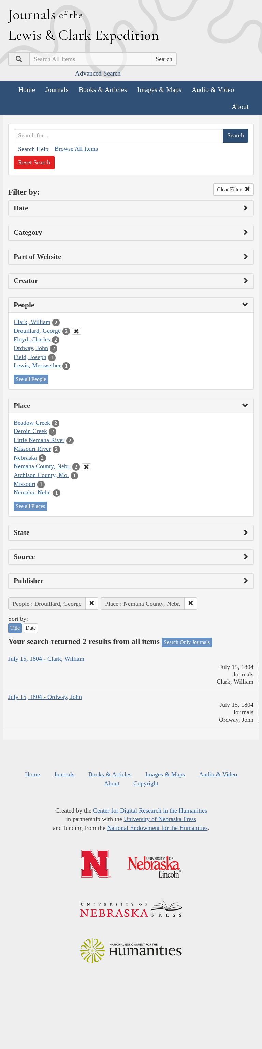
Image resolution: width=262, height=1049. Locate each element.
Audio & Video (213, 89)
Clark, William (32, 321)
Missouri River (32, 448)
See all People (31, 379)
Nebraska (25, 457)
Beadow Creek (32, 422)
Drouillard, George (37, 330)
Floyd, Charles (32, 339)
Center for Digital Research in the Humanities (150, 810)
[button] (91, 603)
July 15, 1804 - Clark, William (46, 658)
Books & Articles (103, 89)
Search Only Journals (187, 642)
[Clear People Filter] (76, 331)
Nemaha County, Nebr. (42, 466)
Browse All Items (76, 148)
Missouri (24, 483)
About (240, 106)
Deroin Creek (30, 431)
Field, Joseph (30, 357)
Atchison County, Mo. (41, 475)
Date (31, 628)
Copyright (145, 783)
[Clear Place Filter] (86, 466)
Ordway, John (31, 348)
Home (26, 89)
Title (15, 628)
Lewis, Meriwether (37, 365)
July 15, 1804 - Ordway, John (45, 696)
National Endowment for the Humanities (157, 827)
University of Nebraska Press (160, 819)
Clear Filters (231, 189)
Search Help (33, 149)
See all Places (30, 506)
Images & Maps (159, 89)
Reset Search (34, 162)
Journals (57, 89)
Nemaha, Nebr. (32, 492)
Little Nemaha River (39, 440)
